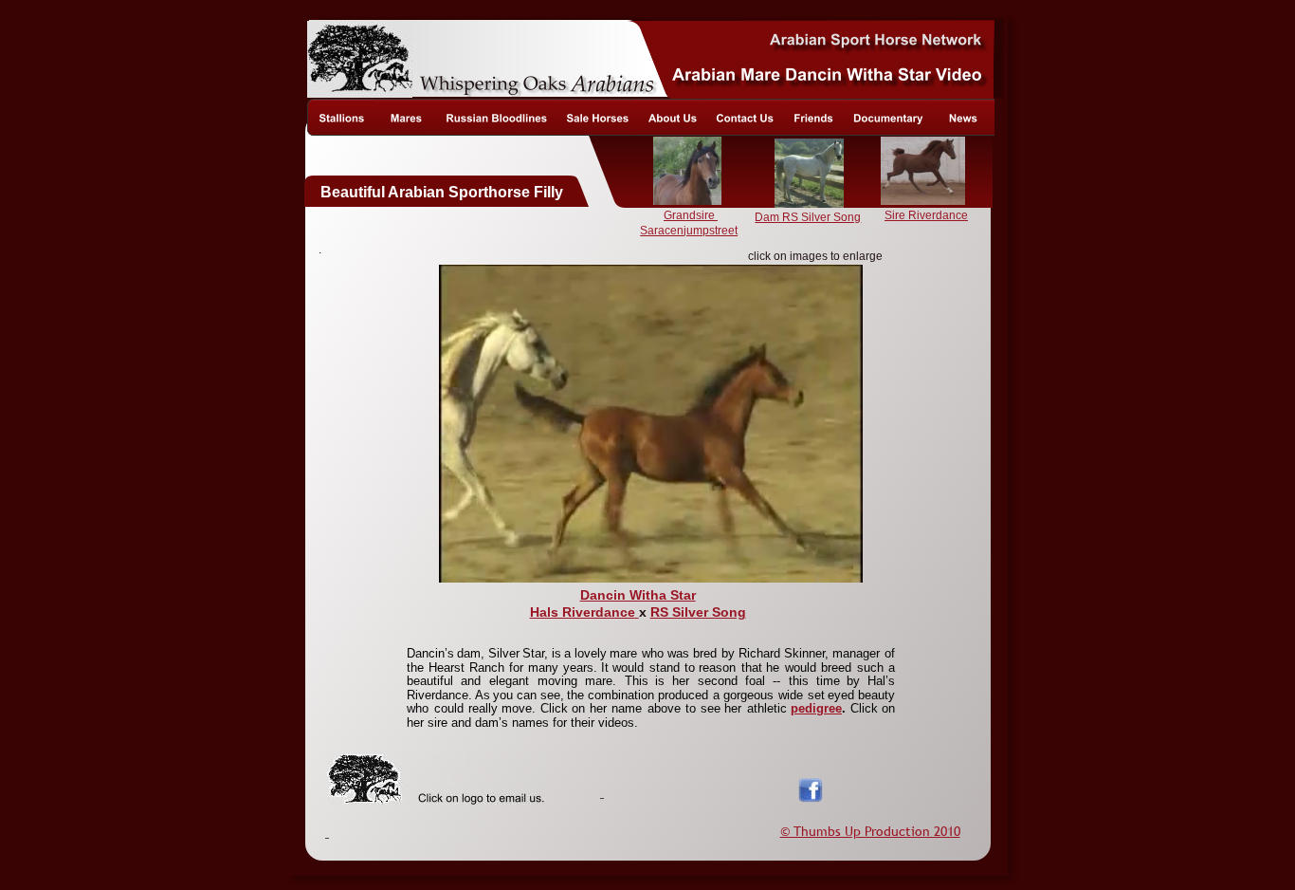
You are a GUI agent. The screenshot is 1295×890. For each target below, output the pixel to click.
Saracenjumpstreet (689, 230)
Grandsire (691, 215)
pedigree (816, 708)
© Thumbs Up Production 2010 (870, 831)
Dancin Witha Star (638, 595)
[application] (651, 424)
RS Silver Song (698, 612)
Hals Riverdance (582, 612)
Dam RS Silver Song (808, 217)
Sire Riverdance (926, 215)
